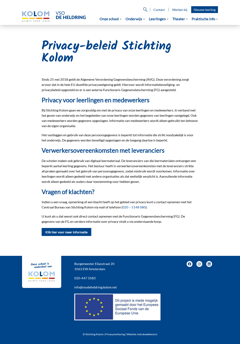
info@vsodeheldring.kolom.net (95, 287)
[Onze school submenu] (121, 19)
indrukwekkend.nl (147, 334)
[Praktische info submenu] (217, 19)
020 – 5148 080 (134, 207)
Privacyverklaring (115, 334)
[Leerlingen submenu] (167, 19)
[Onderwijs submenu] (144, 19)
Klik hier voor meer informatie (66, 232)
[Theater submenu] (187, 19)
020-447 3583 (85, 278)
